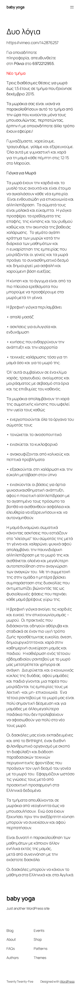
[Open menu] (72, 7)
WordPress (67, 981)
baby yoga (15, 7)
